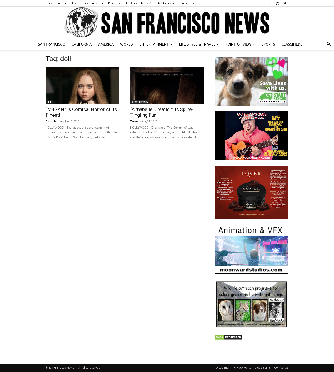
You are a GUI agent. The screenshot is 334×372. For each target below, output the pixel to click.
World (126, 44)
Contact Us (187, 3)
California (82, 44)
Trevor (134, 121)
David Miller (54, 121)
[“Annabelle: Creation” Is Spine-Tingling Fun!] (167, 85)
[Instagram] (277, 3)
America (106, 44)
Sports (268, 44)
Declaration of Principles (61, 3)
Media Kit (146, 3)
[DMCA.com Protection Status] (228, 339)
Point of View (238, 44)
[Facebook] (270, 3)
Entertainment (154, 44)
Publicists (114, 3)
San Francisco (51, 44)
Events (84, 3)
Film (49, 101)
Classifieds (292, 44)
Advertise (98, 3)
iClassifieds (130, 3)
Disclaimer (222, 368)
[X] (285, 3)
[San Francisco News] (167, 23)
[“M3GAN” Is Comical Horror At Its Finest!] (82, 85)
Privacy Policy (242, 368)
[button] (328, 44)
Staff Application (166, 3)
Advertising (262, 368)
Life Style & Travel (197, 44)
